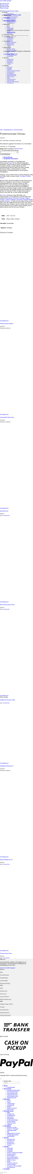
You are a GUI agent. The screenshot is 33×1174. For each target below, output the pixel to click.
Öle (8, 52)
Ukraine (6, 201)
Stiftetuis (9, 1124)
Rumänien (20, 199)
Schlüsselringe (10, 80)
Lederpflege (7, 1126)
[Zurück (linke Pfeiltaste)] (0, 1173)
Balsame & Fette (11, 49)
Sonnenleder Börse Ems (7, 417)
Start (1, 130)
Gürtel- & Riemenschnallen (13, 70)
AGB (1, 988)
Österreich (16, 198)
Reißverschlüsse (11, 32)
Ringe (8, 78)
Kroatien (2, 199)
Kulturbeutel (10, 41)
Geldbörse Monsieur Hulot (7, 700)
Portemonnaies (10, 44)
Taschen (6, 57)
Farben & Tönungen (12, 50)
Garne (9, 1100)
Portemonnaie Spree (6, 953)
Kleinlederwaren (9, 34)
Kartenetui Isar (4, 511)
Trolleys (9, 64)
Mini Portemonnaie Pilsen (7, 604)
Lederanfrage (4, 980)
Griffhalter (9, 69)
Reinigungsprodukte (12, 55)
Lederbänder (10, 29)
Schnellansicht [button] (4, 320)
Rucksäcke (9, 61)
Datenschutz (3, 991)
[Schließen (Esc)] (6, 1172)
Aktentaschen (10, 59)
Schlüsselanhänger (11, 42)
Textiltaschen (10, 63)
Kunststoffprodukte (11, 74)
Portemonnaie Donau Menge (10, 150)
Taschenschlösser (11, 79)
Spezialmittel (10, 56)
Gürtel (5, 12)
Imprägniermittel (11, 51)
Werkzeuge (9, 33)
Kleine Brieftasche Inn (6, 859)
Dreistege (9, 68)
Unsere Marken (4, 996)
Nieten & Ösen (10, 77)
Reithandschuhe (11, 1097)
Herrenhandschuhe (12, 1096)
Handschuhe (7, 15)
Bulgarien (13, 199)
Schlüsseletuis (10, 43)
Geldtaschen (10, 37)
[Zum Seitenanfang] (0, 1078)
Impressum (3, 994)
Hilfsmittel (7, 24)
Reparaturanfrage (5, 983)
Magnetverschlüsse (11, 75)
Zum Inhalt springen (5, 0)
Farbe (2, 148)
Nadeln (9, 30)
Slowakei (22, 198)
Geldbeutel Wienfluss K (6, 766)
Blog (1, 972)
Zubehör (6, 65)
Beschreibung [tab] (8, 157)
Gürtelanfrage (10, 13)
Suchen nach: (7, 1081)
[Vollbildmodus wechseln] (2, 1172)
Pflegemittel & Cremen (12, 53)
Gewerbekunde (4, 975)
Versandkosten (6, 515)
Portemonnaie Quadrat (6, 323)
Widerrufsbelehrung (5, 999)
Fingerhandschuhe (11, 20)
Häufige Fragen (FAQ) (6, 1004)
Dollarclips (9, 67)
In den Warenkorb (5, 154)
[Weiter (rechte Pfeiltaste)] (2, 1173)
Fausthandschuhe (11, 19)
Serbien (7, 199)
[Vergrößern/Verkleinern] (0, 1172)
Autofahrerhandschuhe (12, 16)
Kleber (9, 1102)
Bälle (8, 36)
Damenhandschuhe (12, 18)
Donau (10, 163)
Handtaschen (10, 60)
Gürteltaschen (10, 38)
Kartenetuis (9, 40)
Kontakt (2, 1007)
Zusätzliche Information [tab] (11, 158)
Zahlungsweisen (4, 1012)
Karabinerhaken (11, 72)
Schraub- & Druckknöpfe (13, 81)
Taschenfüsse (10, 83)
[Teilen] (4, 1172)
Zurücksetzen (19, 148)
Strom (4, 195)
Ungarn (27, 198)
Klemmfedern (10, 73)
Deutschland (8, 198)
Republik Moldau (28, 199)
